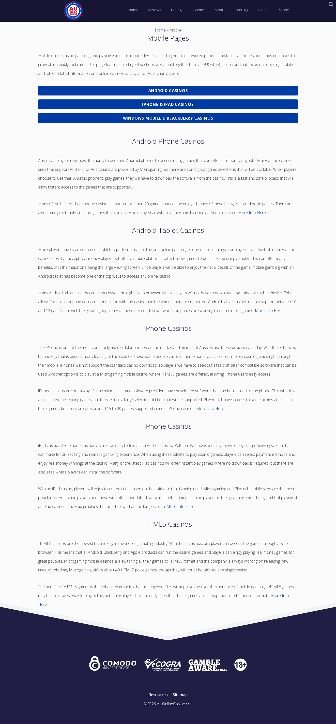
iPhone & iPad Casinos (168, 104)
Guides (263, 9)
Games (199, 9)
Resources (158, 694)
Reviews (154, 9)
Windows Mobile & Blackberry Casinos (168, 118)
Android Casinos (168, 90)
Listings (177, 9)
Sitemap (180, 694)
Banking (241, 9)
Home (133, 9)
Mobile (220, 9)
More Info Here (252, 212)
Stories (284, 9)
